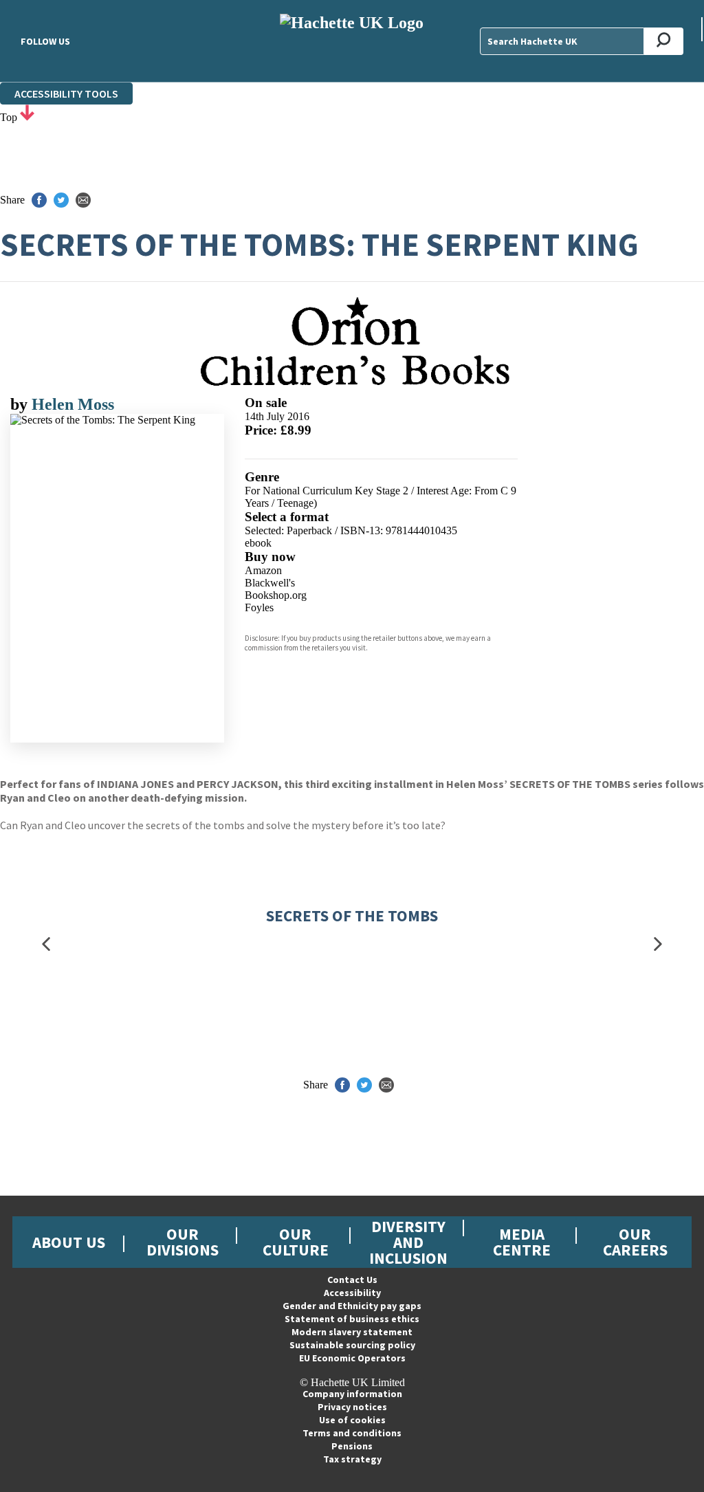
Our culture (296, 1242)
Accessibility (352, 1292)
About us (68, 1242)
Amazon (263, 570)
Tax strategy (352, 1459)
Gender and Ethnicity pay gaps (352, 1305)
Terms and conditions (352, 1433)
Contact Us (352, 1279)
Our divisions (182, 1242)
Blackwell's (270, 583)
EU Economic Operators (352, 1358)
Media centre (522, 1242)
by (21, 404)
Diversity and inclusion (408, 1242)
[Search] (663, 41)
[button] (46, 943)
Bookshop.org (276, 595)
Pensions (352, 1446)
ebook (258, 543)
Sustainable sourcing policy (352, 1345)
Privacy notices (352, 1407)
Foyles (259, 607)
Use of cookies (352, 1420)
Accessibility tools (66, 93)
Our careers (635, 1242)
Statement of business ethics (352, 1319)
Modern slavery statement (352, 1332)
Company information (352, 1393)
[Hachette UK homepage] (352, 41)
